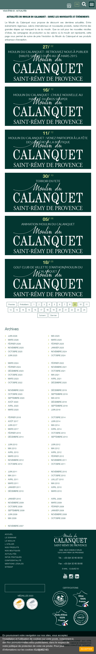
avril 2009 (56, 499)
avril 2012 (56, 452)
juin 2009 (12, 514)
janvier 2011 (14, 487)
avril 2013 (13, 452)
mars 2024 (13, 363)
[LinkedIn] (77, 577)
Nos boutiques (12, 550)
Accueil (9, 534)
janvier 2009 (57, 510)
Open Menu (91, 4)
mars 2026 (13, 340)
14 (23, 309)
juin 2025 (12, 355)
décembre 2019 (59, 390)
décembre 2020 (59, 382)
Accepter (86, 649)
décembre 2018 (59, 402)
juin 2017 (12, 425)
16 (35, 309)
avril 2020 (13, 406)
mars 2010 (56, 491)
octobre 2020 (15, 394)
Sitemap (9, 567)
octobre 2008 (58, 518)
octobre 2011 (58, 464)
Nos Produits (12, 547)
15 (29, 309)
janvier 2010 (14, 499)
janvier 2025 (57, 347)
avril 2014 (56, 429)
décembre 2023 (16, 371)
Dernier (53, 315)
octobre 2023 (15, 375)
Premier (11, 304)
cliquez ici (41, 649)
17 (41, 309)
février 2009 (57, 506)
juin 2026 (12, 336)
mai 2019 (55, 398)
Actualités (10, 554)
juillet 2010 (57, 479)
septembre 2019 (59, 394)
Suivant (42, 315)
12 (11, 309)
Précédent (24, 304)
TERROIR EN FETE (48, 181)
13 (17, 309)
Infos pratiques (13, 557)
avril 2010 (56, 487)
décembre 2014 (16, 437)
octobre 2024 (58, 355)
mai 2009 (12, 518)
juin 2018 (55, 410)
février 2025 (57, 344)
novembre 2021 (59, 367)
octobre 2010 (58, 475)
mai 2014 (55, 425)
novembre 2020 (16, 390)
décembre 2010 (16, 491)
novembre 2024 (59, 351)
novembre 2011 (59, 460)
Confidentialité (13, 560)
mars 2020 (13, 410)
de (77, 15)
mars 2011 (13, 483)
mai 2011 (12, 475)
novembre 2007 (16, 526)
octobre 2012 (15, 464)
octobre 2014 (58, 417)
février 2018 (14, 417)
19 (53, 309)
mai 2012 (55, 448)
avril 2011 (13, 479)
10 (81, 304)
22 (72, 309)
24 (84, 309)
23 (78, 309)
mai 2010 (55, 483)
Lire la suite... (48, 64)
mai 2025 (55, 336)
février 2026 (14, 344)
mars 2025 (56, 340)
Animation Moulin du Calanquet (48, 224)
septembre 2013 (59, 437)
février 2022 (57, 363)
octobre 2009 (15, 506)
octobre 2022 (15, 382)
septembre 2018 (59, 406)
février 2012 (57, 456)
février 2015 (14, 433)
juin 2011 (12, 471)
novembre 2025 (16, 347)
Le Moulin (10, 541)
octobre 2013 (58, 433)
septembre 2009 (16, 510)
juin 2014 (55, 421)
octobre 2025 (15, 351)
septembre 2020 (16, 398)
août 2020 (13, 402)
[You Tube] (65, 577)
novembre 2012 (16, 460)
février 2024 (14, 367)
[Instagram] (71, 577)
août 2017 (13, 421)
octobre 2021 (58, 371)
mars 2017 (13, 429)
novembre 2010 (59, 471)
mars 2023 (13, 379)
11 (87, 304)
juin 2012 (55, 444)
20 (60, 309)
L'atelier (9, 544)
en (77, 10)
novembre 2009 (16, 502)
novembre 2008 (59, 514)
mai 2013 (12, 448)
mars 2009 (56, 502)
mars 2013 (13, 456)
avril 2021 (56, 379)
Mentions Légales (14, 564)
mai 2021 (55, 375)
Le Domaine (10, 537)
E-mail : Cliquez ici (70, 569)
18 (47, 309)
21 (66, 309)
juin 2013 (12, 444)
